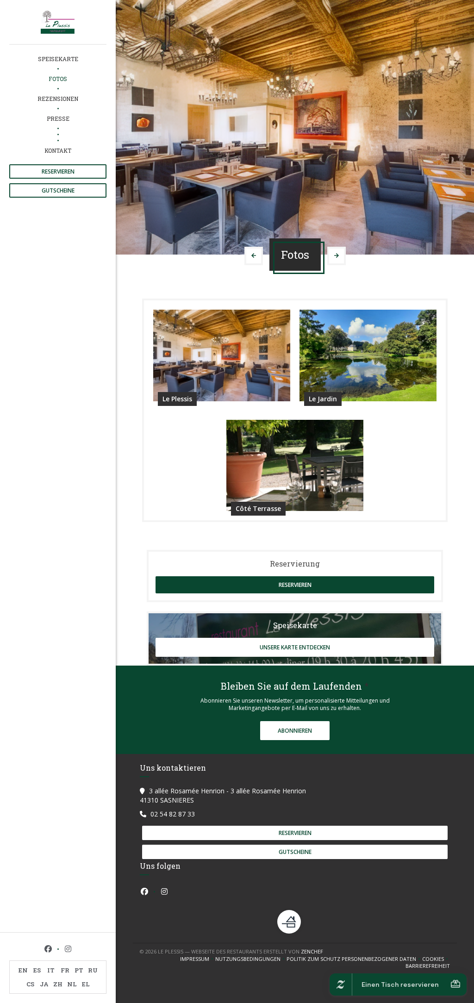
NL (72, 984)
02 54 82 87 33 (172, 814)
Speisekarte (58, 58)
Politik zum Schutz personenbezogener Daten (354, 959)
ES (37, 970)
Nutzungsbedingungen (251, 959)
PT (79, 970)
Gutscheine (58, 190)
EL (86, 984)
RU (93, 970)
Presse (58, 118)
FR (65, 970)
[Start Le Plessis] (57, 22)
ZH (57, 984)
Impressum (197, 959)
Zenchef (312, 951)
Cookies (436, 959)
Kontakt (57, 150)
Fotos (58, 78)
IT (51, 970)
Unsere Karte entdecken (295, 647)
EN (23, 970)
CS (30, 984)
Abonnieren (295, 731)
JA (44, 984)
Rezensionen (57, 98)
